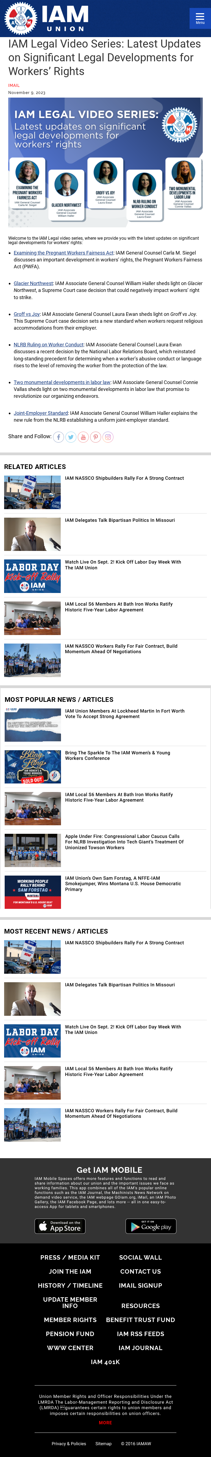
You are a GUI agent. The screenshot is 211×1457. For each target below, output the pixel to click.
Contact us (140, 1271)
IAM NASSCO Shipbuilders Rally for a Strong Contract (124, 478)
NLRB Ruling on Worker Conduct (49, 344)
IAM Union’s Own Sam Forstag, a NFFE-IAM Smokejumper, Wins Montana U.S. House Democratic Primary (123, 884)
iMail (14, 85)
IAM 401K (105, 1361)
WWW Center (70, 1347)
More (105, 1423)
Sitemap (104, 1444)
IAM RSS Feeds (140, 1333)
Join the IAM (70, 1271)
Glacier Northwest (33, 283)
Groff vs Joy (27, 314)
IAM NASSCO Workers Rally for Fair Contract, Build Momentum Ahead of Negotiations (121, 649)
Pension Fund (70, 1333)
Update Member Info (70, 1302)
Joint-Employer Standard (41, 413)
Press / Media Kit (70, 1257)
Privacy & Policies (69, 1444)
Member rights (70, 1319)
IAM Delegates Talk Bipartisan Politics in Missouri (120, 520)
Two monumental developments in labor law (62, 382)
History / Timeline (70, 1285)
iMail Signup (140, 1285)
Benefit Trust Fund (140, 1319)
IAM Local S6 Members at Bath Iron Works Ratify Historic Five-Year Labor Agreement (119, 606)
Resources (140, 1305)
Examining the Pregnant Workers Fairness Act (63, 253)
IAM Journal (141, 1347)
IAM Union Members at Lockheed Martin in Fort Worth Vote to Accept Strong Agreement (125, 713)
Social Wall (140, 1257)
